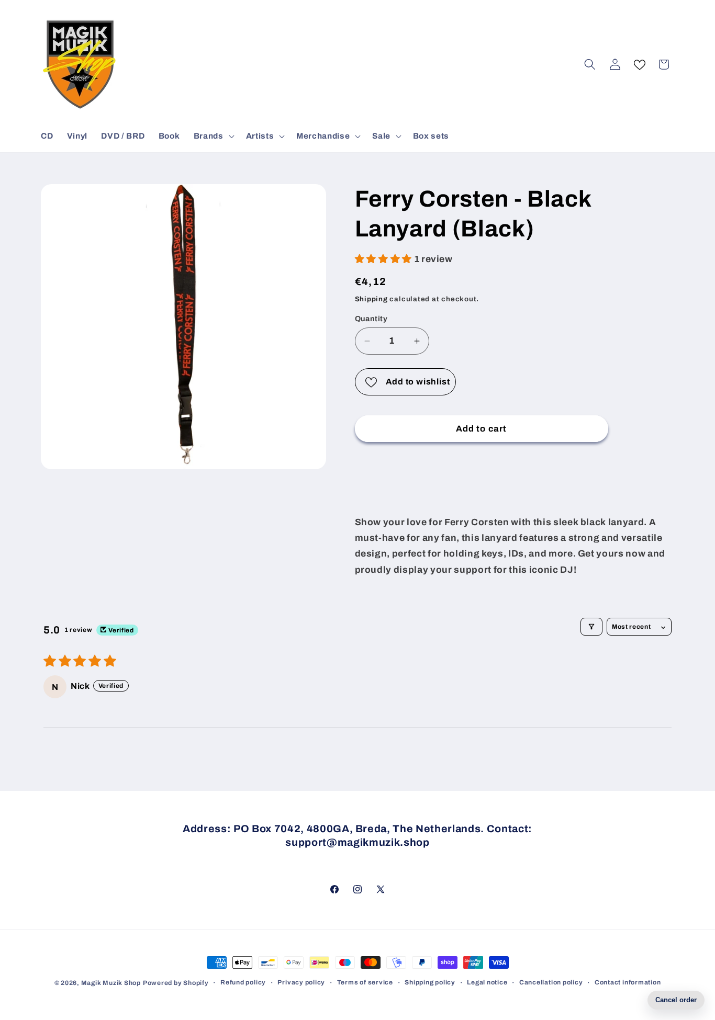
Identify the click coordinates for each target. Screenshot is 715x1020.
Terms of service (365, 982)
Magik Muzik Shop (111, 983)
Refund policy (243, 982)
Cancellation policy (551, 982)
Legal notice (487, 982)
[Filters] (591, 627)
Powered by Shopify (176, 983)
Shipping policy (430, 982)
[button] (213, 136)
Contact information (628, 982)
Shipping (371, 299)
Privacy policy (301, 982)
